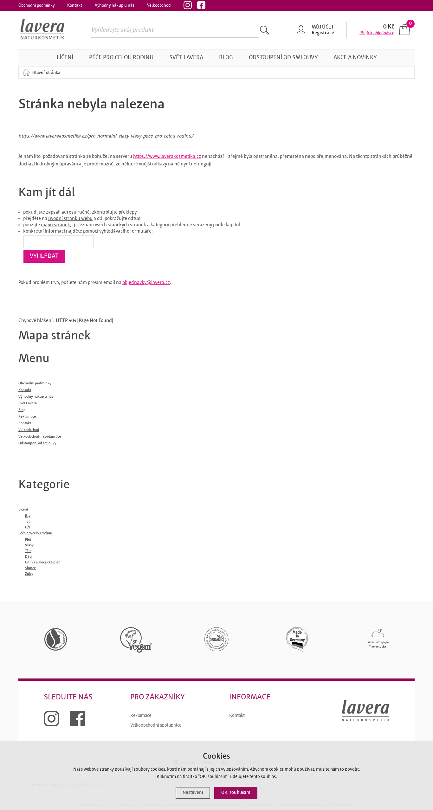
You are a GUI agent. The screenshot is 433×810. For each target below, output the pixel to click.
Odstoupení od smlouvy (283, 58)
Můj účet (323, 27)
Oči (27, 527)
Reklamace (140, 715)
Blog (226, 58)
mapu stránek (55, 225)
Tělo (28, 551)
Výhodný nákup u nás (114, 5)
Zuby (29, 574)
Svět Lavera (186, 58)
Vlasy (29, 545)
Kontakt (74, 5)
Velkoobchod (159, 5)
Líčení (65, 58)
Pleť (28, 540)
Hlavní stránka (46, 72)
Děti (28, 557)
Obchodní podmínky (36, 5)
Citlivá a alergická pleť (42, 562)
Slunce (30, 568)
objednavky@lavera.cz (146, 282)
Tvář (28, 522)
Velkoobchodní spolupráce (155, 725)
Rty (27, 516)
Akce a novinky (355, 58)
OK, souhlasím (235, 792)
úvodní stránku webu (70, 218)
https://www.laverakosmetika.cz (167, 156)
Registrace (323, 32)
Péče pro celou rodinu (121, 58)
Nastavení (193, 792)
